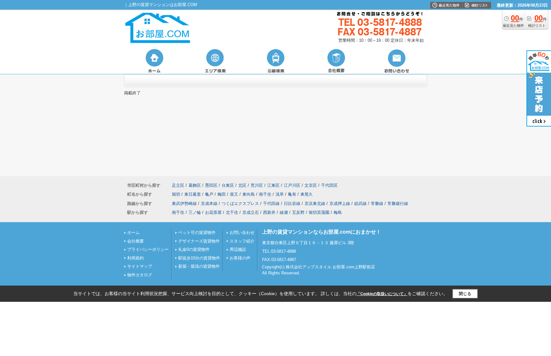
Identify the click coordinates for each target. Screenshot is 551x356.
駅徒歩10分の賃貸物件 (199, 258)
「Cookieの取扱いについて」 (382, 294)
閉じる (465, 293)
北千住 (232, 212)
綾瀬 (284, 212)
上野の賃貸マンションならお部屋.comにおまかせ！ (321, 232)
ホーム (133, 232)
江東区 (273, 185)
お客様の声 (240, 258)
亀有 (292, 194)
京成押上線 (339, 203)
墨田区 (211, 185)
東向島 (248, 194)
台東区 (228, 185)
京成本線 (209, 203)
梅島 (338, 212)
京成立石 (250, 212)
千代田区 (329, 185)
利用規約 (135, 258)
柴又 (234, 194)
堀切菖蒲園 (319, 212)
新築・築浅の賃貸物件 (199, 266)
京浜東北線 (315, 203)
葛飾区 (194, 185)
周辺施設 (238, 249)
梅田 (221, 194)
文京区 (311, 185)
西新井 (269, 212)
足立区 (178, 185)
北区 (242, 185)
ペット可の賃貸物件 (197, 232)
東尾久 (306, 194)
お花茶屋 (213, 212)
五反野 (298, 212)
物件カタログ (139, 274)
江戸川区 (292, 185)
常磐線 (377, 203)
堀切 (176, 194)
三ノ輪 (194, 212)
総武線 (360, 203)
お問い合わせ (242, 232)
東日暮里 (192, 194)
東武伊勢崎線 (184, 203)
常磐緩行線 (397, 203)
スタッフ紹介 (242, 241)
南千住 (265, 194)
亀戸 (209, 194)
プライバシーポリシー (148, 249)
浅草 (280, 194)
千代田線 (271, 203)
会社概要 (135, 241)
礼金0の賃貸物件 (193, 249)
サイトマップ (139, 266)
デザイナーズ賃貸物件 (199, 241)
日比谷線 (292, 203)
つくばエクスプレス (240, 203)
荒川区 (257, 185)
